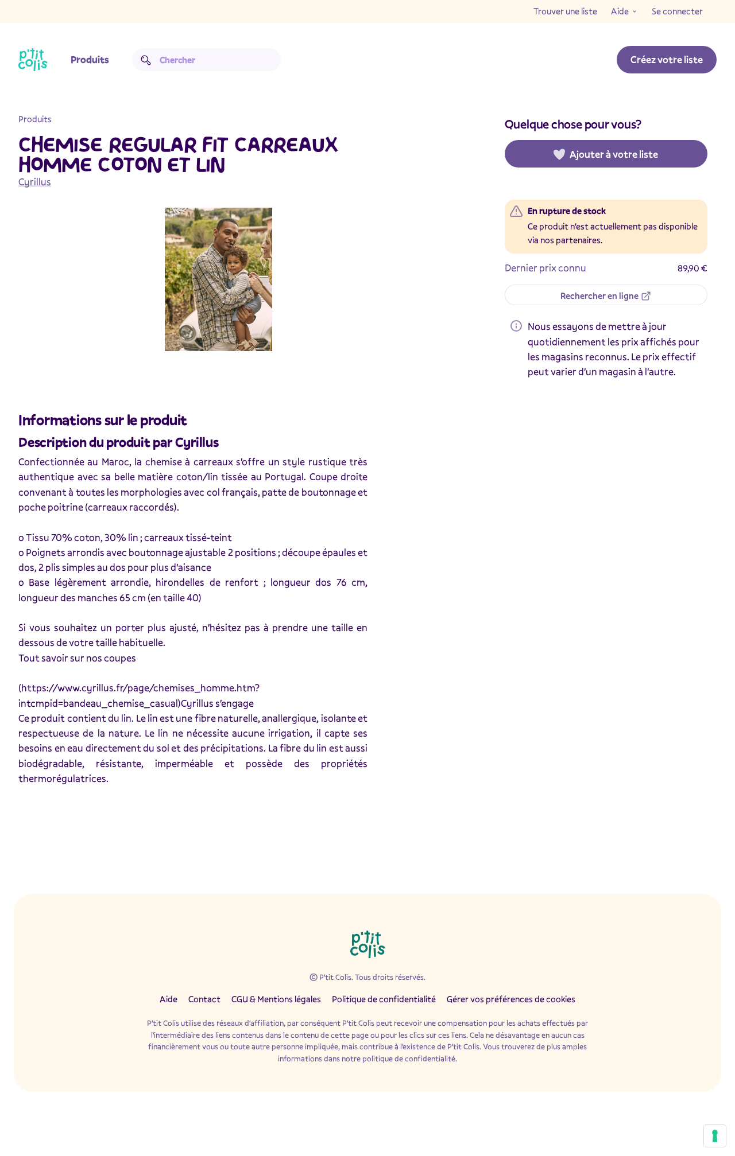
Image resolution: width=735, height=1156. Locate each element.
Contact (204, 999)
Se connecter (677, 11)
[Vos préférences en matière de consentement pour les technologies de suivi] (715, 1136)
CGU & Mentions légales (276, 999)
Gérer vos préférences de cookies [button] (511, 999)
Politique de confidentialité (384, 999)
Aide (620, 11)
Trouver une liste (565, 11)
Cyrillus (34, 181)
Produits (90, 59)
